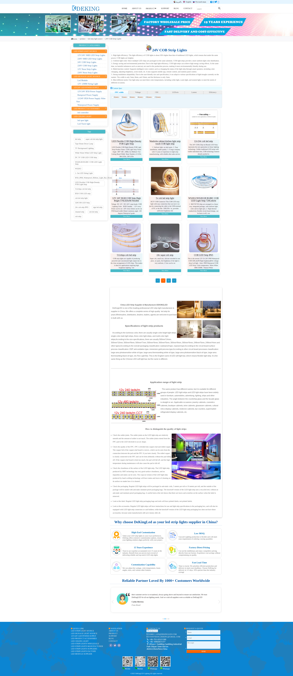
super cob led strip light (94, 139)
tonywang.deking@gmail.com (164, 637)
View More (126, 159)
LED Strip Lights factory (83, 651)
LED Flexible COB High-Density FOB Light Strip (87, 183)
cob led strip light (81, 198)
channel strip (79, 212)
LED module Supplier (81, 654)
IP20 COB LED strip (83, 194)
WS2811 (78, 169)
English (188, 2)
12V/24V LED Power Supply (83, 636)
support (113, 636)
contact (113, 641)
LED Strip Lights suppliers (84, 649)
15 (157, 97)
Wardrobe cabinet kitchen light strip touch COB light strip (165, 142)
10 (149, 97)
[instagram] (213, 2)
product (82, 39)
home (75, 39)
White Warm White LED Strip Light (88, 153)
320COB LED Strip (82, 203)
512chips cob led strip (83, 189)
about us (113, 631)
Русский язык (200, 2)
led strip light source (95, 39)
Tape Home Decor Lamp (84, 144)
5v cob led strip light (165, 198)
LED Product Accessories (84, 638)
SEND (203, 651)
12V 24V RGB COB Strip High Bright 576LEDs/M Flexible (126, 199)
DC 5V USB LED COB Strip (86, 157)
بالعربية (179, 2)
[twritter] (216, 2)
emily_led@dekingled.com (163, 634)
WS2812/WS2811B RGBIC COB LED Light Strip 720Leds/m (203, 199)
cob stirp (78, 216)
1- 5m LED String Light (84, 173)
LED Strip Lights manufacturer (87, 646)
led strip (78, 139)
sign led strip (97, 207)
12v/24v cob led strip (203, 141)
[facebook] (211, 2)
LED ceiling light (80, 641)
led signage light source (84, 633)
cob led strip (93, 212)
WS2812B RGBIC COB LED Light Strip (88, 163)
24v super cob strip (165, 255)
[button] (163, 618)
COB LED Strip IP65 (203, 255)
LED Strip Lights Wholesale (85, 644)
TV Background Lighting (84, 148)
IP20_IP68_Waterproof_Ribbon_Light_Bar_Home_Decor (96, 178)
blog (111, 638)
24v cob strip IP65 (81, 207)
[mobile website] (218, 2)
